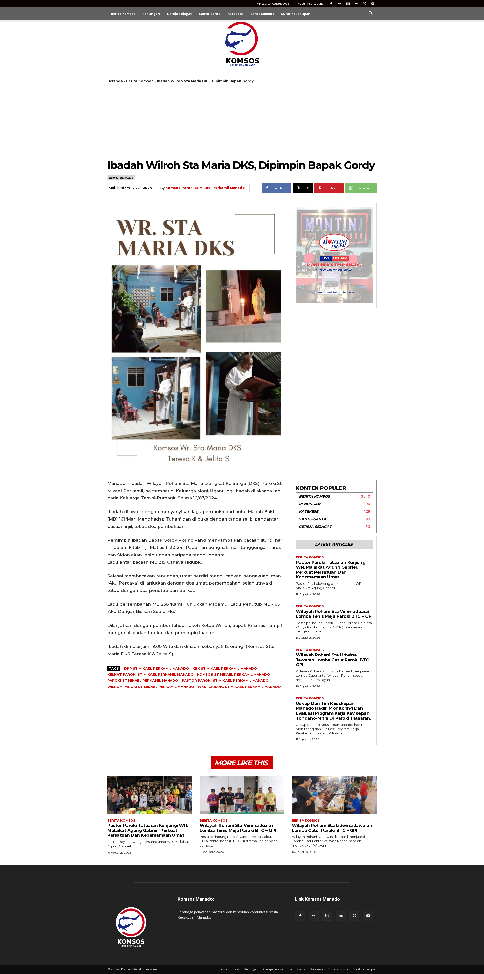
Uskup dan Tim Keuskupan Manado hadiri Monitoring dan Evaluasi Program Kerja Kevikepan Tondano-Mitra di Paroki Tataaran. (333, 711)
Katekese (235, 13)
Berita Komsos (123, 13)
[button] (371, 14)
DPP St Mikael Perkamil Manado (156, 668)
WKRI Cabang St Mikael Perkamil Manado (239, 687)
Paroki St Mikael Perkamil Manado (142, 680)
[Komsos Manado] (242, 44)
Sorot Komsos (262, 13)
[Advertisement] (242, 121)
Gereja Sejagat (179, 13)
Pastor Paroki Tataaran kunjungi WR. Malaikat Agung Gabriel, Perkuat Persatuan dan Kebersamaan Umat (331, 570)
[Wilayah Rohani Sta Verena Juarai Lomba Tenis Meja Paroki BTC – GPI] (242, 795)
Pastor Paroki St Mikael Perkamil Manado (225, 680)
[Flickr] (339, 3)
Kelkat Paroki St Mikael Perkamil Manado (150, 674)
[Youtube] (373, 3)
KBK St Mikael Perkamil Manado (224, 668)
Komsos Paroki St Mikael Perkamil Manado (205, 188)
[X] (364, 3)
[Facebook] (331, 3)
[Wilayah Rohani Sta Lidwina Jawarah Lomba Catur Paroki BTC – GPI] (334, 795)
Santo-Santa (210, 13)
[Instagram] (348, 3)
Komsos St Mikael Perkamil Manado (233, 674)
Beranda (115, 81)
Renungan (151, 13)
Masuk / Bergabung (310, 3)
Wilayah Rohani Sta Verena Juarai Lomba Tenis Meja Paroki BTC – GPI (334, 614)
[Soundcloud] (356, 3)
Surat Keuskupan (295, 13)
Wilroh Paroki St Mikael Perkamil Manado (150, 687)
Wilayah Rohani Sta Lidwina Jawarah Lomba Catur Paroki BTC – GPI (334, 659)
